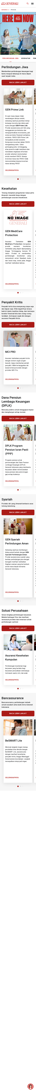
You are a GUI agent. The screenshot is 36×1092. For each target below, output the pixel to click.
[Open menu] (32, 3)
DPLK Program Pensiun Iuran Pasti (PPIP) (16, 449)
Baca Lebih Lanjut (18, 82)
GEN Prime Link (14, 109)
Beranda (5, 9)
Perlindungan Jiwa (10, 58)
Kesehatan (25, 58)
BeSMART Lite (13, 740)
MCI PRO (10, 351)
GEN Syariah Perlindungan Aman (16, 541)
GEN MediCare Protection (13, 233)
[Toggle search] (27, 3)
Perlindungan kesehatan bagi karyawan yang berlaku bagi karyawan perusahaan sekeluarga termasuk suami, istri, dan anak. (17, 669)
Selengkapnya (12, 170)
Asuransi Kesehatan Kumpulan (17, 657)
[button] (18, 179)
